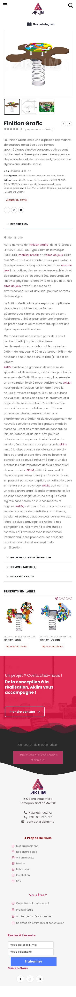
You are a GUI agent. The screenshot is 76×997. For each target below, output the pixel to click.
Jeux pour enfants (46, 175)
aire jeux (37, 180)
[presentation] (9, 64)
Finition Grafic (38, 245)
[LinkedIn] (40, 979)
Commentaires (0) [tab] (23, 567)
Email (21, 210)
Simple (60, 175)
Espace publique (13, 187)
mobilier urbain (29, 255)
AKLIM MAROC (11, 184)
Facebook (7, 210)
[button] (56, 598)
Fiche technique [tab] (22, 576)
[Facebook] (20, 979)
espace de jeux (51, 184)
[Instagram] (30, 979)
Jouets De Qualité (15, 191)
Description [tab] (19, 224)
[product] (20, 616)
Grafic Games (27, 175)
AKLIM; (67, 383)
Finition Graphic (47, 187)
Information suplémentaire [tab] (30, 557)
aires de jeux (54, 255)
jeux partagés (64, 187)
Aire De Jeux (25, 180)
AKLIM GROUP (57, 180)
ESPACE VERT (30, 187)
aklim (46, 180)
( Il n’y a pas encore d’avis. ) (36, 129)
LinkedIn (14, 210)
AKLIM (7, 367)
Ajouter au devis (16, 200)
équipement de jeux (31, 184)
